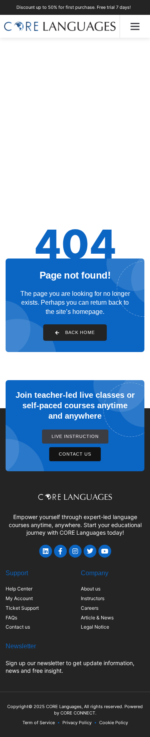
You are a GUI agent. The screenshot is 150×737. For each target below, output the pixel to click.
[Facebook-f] (60, 551)
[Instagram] (75, 551)
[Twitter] (90, 551)
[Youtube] (104, 551)
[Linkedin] (45, 551)
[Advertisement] (75, 117)
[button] (135, 26)
